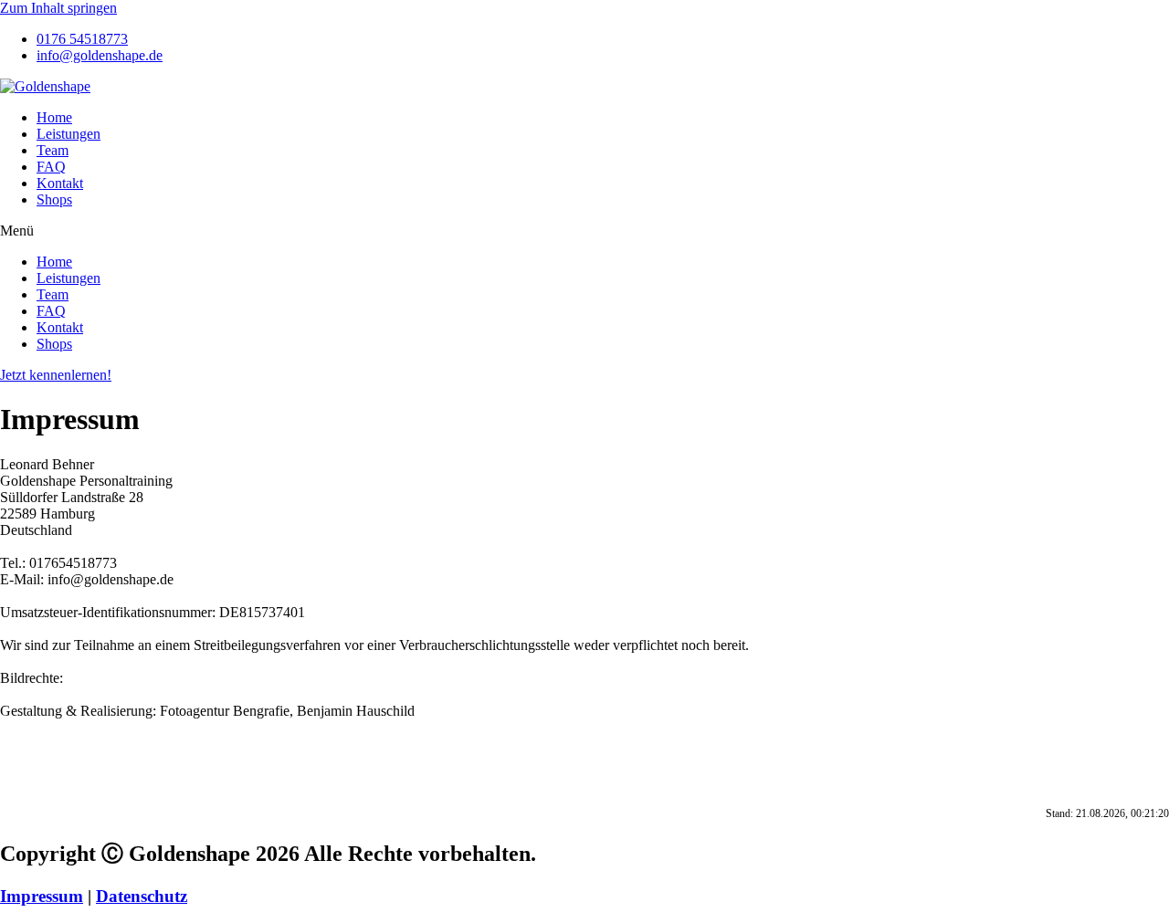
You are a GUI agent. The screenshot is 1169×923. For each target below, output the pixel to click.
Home (54, 117)
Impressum (41, 896)
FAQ (51, 166)
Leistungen (68, 134)
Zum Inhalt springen (58, 8)
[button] (584, 231)
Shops (54, 199)
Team (52, 150)
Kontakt (60, 183)
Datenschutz (141, 896)
